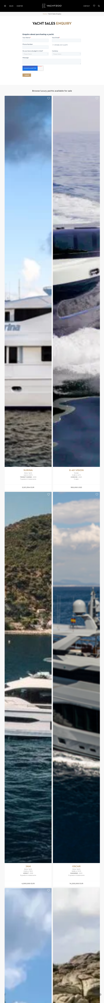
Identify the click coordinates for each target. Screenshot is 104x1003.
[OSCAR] (76, 677)
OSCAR (76, 866)
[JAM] (28, 677)
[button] (5, 6)
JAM (28, 866)
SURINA (28, 470)
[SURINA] (28, 281)
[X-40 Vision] (76, 281)
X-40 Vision (76, 470)
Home (45, 14)
